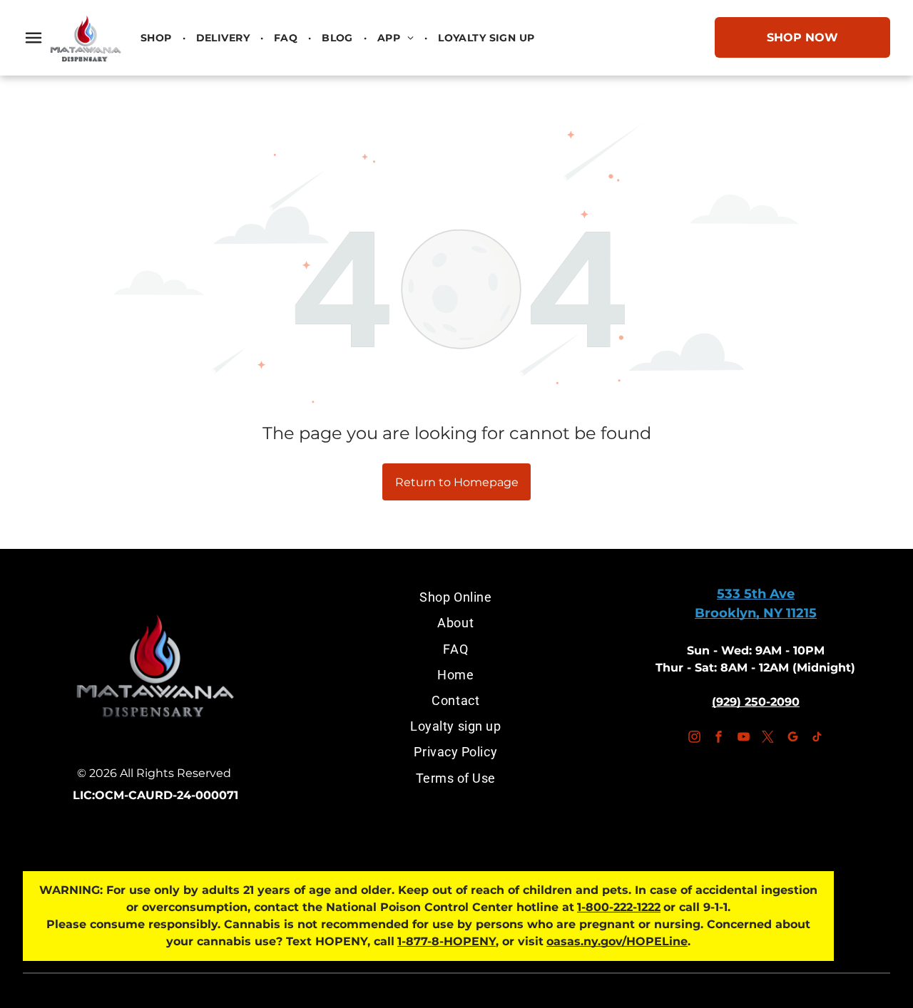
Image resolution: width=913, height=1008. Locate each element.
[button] (33, 37)
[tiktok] (817, 739)
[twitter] (768, 739)
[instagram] (694, 739)
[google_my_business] (792, 739)
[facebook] (719, 739)
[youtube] (743, 739)
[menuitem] (157, 37)
